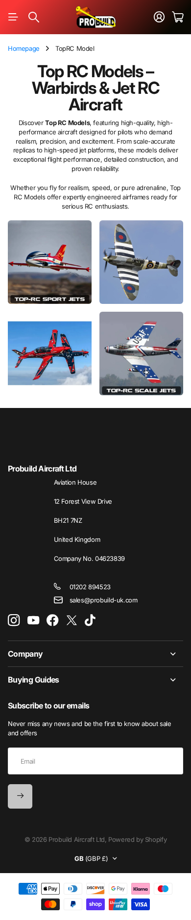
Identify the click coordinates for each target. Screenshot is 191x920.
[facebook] (53, 620)
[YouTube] (33, 620)
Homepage (24, 48)
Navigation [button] (13, 17)
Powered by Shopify (137, 839)
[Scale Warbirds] (141, 262)
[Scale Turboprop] (50, 353)
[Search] (33, 17)
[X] (72, 620)
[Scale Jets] (141, 353)
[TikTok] (90, 620)
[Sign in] (159, 17)
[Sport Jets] (50, 262)
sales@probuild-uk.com (104, 600)
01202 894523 (90, 587)
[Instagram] (14, 621)
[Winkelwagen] (177, 17)
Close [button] (95, 654)
